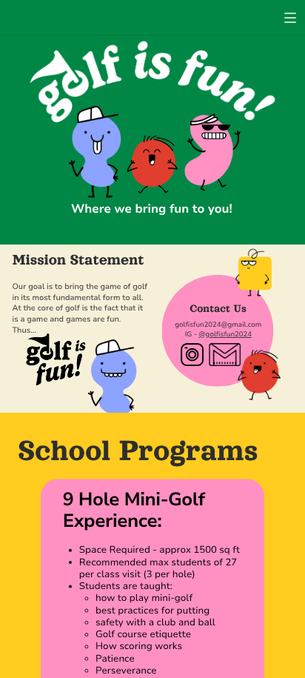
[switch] (290, 18)
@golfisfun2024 (224, 334)
